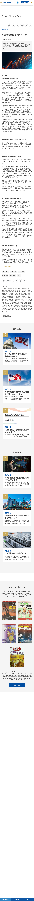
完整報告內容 (6, 266)
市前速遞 (12, 275)
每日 (18, 275)
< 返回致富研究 (6, 316)
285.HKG (21, 272)
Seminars (17, 685)
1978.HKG (14, 272)
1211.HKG (5, 272)
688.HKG (5, 275)
